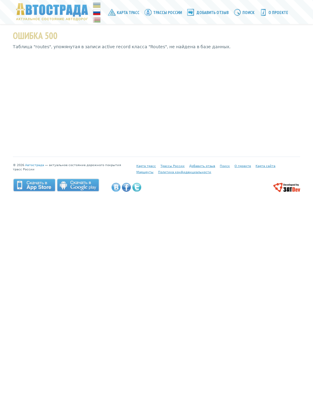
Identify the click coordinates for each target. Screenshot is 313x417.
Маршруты (144, 172)
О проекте (277, 12)
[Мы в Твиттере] (136, 187)
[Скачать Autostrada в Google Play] (78, 185)
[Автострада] (50, 11)
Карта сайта (265, 166)
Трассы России (167, 12)
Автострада (34, 165)
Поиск (248, 12)
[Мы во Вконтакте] (116, 187)
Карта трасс (127, 12)
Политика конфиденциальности (184, 172)
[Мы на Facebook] (126, 187)
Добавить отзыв (212, 12)
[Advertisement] (156, 98)
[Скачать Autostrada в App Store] (34, 185)
